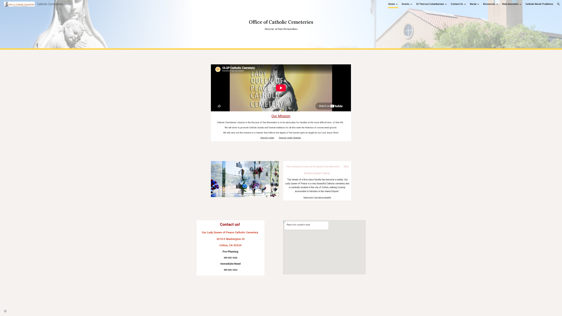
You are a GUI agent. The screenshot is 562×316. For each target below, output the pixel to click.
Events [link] (405, 4)
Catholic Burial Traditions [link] (539, 4)
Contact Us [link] (457, 4)
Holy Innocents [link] (510, 4)
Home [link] (391, 4)
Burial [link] (473, 4)
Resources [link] (489, 4)
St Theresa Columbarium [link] (430, 4)
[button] (558, 4)
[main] (281, 25)
